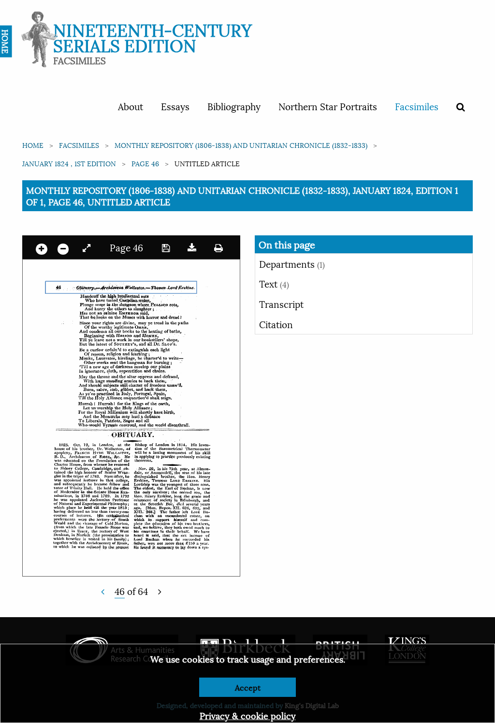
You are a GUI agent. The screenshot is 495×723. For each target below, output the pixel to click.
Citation (276, 324)
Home (33, 145)
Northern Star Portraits (327, 106)
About (130, 106)
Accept (248, 687)
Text (274, 283)
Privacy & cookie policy (248, 715)
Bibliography (234, 106)
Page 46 (145, 163)
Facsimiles (416, 106)
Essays (175, 106)
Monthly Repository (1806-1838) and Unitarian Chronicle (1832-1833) (241, 145)
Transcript (281, 303)
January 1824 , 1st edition (69, 163)
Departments (292, 263)
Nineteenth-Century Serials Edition (152, 36)
